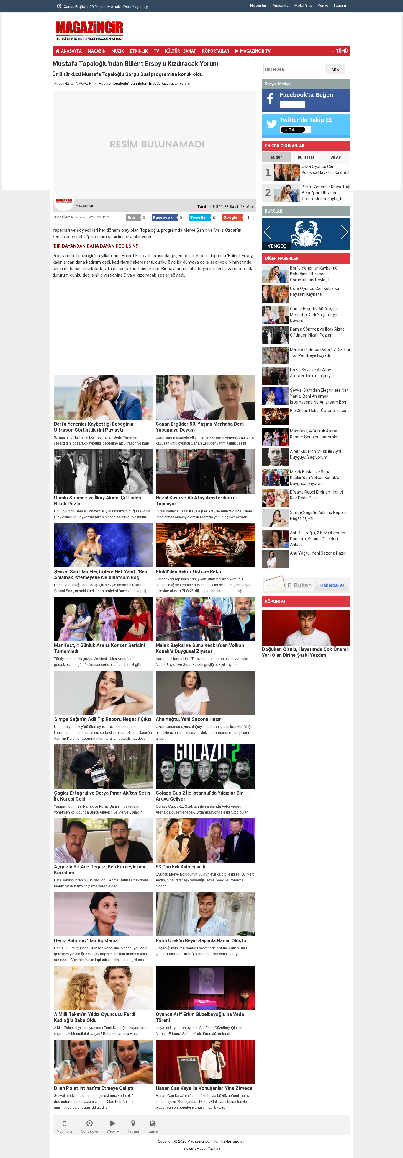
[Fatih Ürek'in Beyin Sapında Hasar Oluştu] (205, 914)
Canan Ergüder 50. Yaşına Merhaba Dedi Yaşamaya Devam (200, 427)
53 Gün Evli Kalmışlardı (180, 867)
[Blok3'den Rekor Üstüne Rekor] (205, 545)
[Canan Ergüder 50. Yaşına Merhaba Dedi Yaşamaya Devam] (205, 397)
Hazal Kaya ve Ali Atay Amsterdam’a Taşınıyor (195, 501)
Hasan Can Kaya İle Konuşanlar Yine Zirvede (204, 1088)
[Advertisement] (26, 101)
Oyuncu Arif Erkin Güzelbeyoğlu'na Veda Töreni (200, 1017)
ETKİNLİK (139, 51)
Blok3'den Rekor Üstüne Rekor (189, 571)
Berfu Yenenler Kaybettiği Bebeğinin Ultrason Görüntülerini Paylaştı (93, 427)
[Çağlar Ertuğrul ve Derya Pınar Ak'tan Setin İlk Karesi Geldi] (103, 766)
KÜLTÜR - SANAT (180, 51)
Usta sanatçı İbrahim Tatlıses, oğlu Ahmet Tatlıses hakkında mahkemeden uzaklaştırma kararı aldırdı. (101, 883)
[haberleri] (56, 285)
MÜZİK (118, 51)
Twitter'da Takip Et (306, 120)
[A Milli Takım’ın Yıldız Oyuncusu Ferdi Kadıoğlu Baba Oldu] (103, 988)
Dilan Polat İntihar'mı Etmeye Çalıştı (93, 1088)
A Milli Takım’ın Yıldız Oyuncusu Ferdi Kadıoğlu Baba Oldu (94, 1017)
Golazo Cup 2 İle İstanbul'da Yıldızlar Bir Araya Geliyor (199, 796)
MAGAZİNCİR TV (255, 51)
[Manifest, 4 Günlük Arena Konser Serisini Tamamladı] (103, 619)
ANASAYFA (71, 51)
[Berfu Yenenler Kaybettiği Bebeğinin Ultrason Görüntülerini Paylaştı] (103, 397)
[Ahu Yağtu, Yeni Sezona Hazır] (205, 693)
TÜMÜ (342, 51)
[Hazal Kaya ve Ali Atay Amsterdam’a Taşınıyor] (205, 471)
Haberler (258, 5)
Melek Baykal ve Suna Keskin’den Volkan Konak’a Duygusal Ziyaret (200, 648)
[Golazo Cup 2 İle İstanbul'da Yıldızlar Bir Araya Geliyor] (205, 766)
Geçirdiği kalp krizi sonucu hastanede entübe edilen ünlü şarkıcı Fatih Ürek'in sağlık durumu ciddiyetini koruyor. (201, 951)
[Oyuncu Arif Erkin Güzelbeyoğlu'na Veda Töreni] (205, 988)
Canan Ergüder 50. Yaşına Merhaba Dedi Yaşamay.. (106, 6)
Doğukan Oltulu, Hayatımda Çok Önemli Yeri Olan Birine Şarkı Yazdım (305, 652)
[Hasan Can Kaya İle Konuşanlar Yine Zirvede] (205, 1062)
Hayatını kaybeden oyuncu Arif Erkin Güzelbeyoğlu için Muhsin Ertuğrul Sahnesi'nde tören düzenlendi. (199, 1031)
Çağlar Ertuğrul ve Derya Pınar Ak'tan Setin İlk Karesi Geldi (102, 796)
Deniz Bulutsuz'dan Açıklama (86, 940)
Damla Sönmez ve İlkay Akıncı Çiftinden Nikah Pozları (97, 501)
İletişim (340, 5)
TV (156, 51)
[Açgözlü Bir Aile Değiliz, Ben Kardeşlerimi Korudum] (103, 840)
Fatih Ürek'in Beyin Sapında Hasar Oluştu (201, 940)
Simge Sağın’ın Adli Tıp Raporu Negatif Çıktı (102, 719)
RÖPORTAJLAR (215, 51)
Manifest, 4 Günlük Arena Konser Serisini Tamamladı (99, 648)
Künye (323, 5)
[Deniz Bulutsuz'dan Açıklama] (103, 914)
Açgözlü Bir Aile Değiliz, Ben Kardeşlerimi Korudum (99, 870)
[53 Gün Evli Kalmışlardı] (205, 840)
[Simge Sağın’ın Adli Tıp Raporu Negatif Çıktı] (103, 693)
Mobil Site (303, 5)
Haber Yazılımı (208, 1148)
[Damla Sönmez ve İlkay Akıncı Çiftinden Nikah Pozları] (103, 471)
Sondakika (89, 1131)
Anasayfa (281, 5)
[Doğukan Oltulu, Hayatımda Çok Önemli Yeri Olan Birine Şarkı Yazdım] (306, 628)
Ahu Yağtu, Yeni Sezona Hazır (188, 719)
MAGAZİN (97, 51)
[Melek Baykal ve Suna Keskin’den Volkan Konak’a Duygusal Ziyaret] (205, 619)
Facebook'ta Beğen (306, 95)
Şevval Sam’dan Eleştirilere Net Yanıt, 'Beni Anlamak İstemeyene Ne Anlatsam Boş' (101, 574)
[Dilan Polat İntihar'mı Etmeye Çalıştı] (103, 1062)
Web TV (113, 1131)
